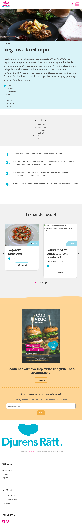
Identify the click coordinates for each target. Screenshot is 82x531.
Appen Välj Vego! (8, 496)
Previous (3, 253)
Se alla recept (42, 283)
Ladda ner (42, 380)
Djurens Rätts (32, 451)
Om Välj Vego (7, 470)
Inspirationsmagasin (9, 499)
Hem (5, 43)
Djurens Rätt (6, 503)
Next (79, 253)
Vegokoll (5, 478)
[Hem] (6, 4)
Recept (10, 43)
